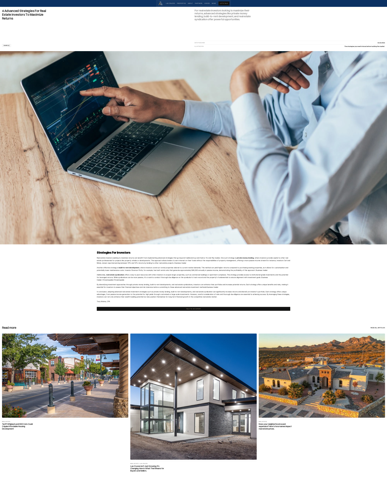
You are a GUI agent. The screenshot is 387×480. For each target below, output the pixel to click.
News (214, 3)
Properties (181, 3)
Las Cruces (170, 3)
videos (207, 3)
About (190, 3)
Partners (198, 3)
